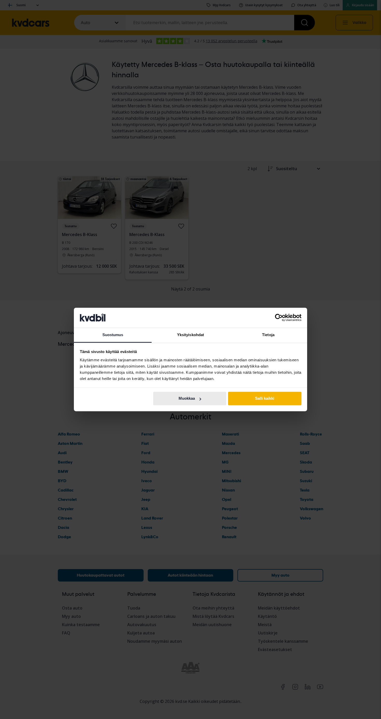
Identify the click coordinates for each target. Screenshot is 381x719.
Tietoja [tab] (268, 335)
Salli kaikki (264, 398)
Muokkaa (187, 398)
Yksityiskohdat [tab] (190, 335)
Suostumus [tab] (112, 335)
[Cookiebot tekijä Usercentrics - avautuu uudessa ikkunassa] (278, 318)
